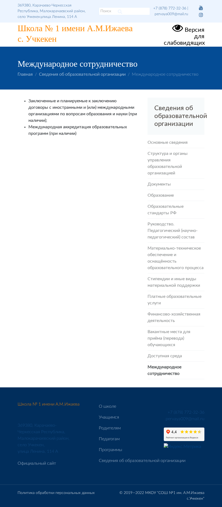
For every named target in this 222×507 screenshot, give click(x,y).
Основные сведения (168, 142)
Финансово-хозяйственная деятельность (174, 317)
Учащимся (109, 417)
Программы (110, 450)
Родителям (110, 428)
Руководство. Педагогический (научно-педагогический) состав (173, 230)
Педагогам (109, 439)
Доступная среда (165, 356)
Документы (159, 184)
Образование (161, 195)
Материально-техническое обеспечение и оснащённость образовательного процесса (176, 258)
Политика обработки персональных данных (56, 493)
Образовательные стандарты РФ (166, 209)
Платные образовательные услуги (174, 299)
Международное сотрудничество (164, 370)
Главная (25, 74)
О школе (107, 406)
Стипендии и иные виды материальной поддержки (174, 282)
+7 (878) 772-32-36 (169, 8)
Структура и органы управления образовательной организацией (168, 163)
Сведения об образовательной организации (82, 74)
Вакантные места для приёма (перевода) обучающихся (169, 338)
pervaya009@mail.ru (171, 14)
